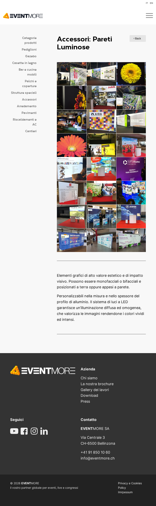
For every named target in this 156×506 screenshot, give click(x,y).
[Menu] (147, 15)
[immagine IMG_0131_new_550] (131, 98)
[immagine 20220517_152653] (131, 145)
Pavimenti (29, 112)
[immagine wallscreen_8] (131, 193)
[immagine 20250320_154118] (101, 240)
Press (85, 401)
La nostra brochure (97, 384)
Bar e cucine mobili (28, 71)
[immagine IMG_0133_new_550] (131, 121)
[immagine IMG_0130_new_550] (72, 74)
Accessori (29, 99)
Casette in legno (24, 63)
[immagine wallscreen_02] (72, 98)
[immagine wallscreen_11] (101, 121)
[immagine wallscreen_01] (131, 74)
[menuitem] (146, 3)
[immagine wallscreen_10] (101, 193)
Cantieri (31, 131)
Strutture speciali (24, 92)
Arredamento (27, 106)
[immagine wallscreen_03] (72, 121)
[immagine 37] (131, 240)
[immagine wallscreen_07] (131, 169)
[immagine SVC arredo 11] (101, 169)
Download (89, 395)
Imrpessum (125, 492)
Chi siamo (89, 378)
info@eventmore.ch (98, 458)
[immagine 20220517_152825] (72, 193)
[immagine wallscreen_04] (72, 145)
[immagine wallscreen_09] (101, 216)
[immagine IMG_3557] (72, 216)
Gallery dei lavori (95, 390)
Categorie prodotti (29, 40)
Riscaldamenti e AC (25, 121)
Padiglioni (29, 49)
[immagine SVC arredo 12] (131, 216)
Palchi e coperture (29, 83)
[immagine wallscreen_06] (72, 169)
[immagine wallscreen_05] (101, 145)
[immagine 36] (72, 240)
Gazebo (31, 56)
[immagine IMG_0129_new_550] (101, 74)
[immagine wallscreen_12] (101, 98)
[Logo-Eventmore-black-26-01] (23, 15)
